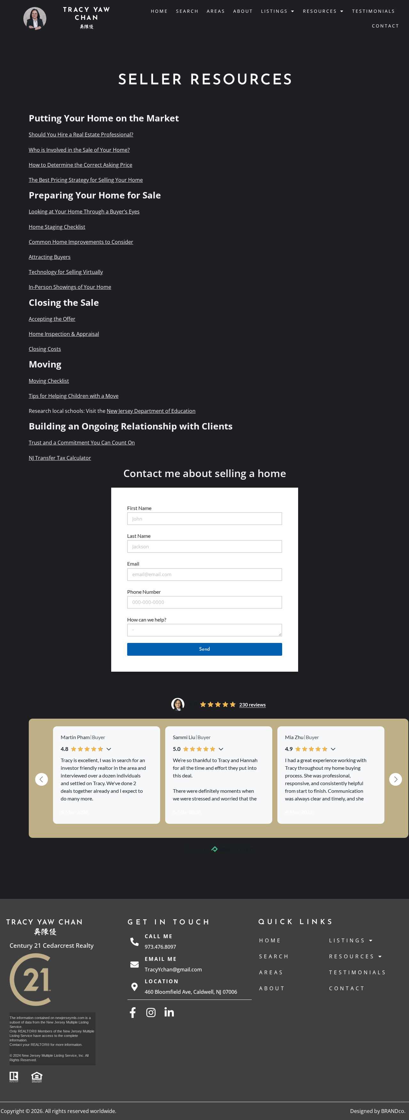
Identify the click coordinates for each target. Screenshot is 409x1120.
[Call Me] (134, 942)
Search (187, 11)
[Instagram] (151, 1012)
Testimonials (373, 11)
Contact (385, 26)
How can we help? (146, 619)
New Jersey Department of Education (151, 410)
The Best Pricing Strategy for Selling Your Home (86, 179)
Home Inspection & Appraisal (64, 333)
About (243, 11)
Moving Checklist (49, 380)
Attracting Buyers (50, 256)
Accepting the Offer (52, 318)
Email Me (161, 958)
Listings (274, 11)
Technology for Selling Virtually (66, 271)
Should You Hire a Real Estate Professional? (81, 134)
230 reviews (252, 704)
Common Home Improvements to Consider (81, 241)
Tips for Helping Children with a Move (74, 395)
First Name (139, 508)
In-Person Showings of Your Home (70, 286)
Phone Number (144, 592)
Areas (216, 11)
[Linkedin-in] (169, 1012)
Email (133, 563)
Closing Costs (45, 348)
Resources (320, 11)
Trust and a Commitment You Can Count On (82, 442)
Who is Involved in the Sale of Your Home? (79, 149)
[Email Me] (134, 964)
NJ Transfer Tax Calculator (60, 457)
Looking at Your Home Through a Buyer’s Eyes (84, 211)
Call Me (159, 936)
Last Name (138, 536)
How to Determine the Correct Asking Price (80, 164)
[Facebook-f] (132, 1012)
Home (159, 11)
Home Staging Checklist (57, 226)
